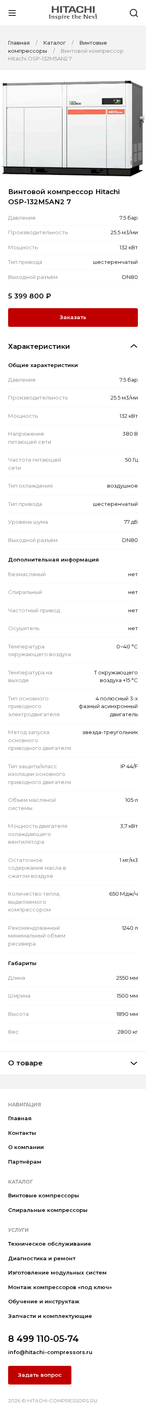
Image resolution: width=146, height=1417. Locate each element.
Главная (20, 1118)
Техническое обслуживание (49, 1243)
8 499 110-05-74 (43, 1338)
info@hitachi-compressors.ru (50, 1352)
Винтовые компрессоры (43, 1195)
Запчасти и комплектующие (50, 1316)
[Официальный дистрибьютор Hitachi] (73, 12)
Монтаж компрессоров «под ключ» (60, 1287)
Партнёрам (24, 1161)
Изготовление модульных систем (57, 1272)
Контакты (22, 1133)
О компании (26, 1147)
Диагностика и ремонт (41, 1258)
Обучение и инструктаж (43, 1301)
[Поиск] (134, 13)
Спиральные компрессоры (48, 1210)
